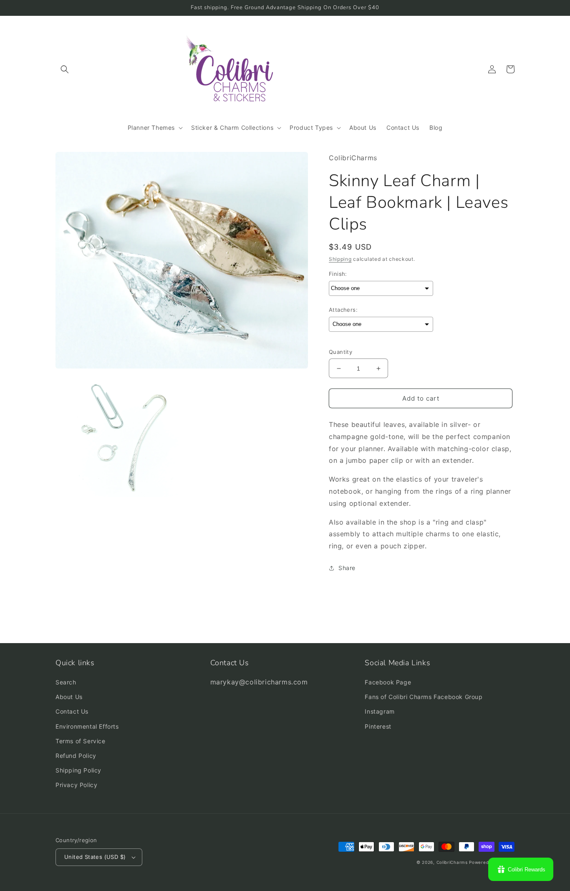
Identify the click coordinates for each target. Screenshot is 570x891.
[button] (64, 69)
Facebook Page (388, 682)
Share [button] (347, 567)
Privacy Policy (76, 784)
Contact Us (71, 711)
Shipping (340, 259)
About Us (69, 696)
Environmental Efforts (87, 726)
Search (65, 682)
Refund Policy (75, 755)
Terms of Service (80, 741)
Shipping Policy (78, 770)
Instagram (379, 711)
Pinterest (378, 726)
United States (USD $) (95, 856)
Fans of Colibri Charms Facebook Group (423, 696)
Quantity (340, 351)
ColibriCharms (452, 862)
